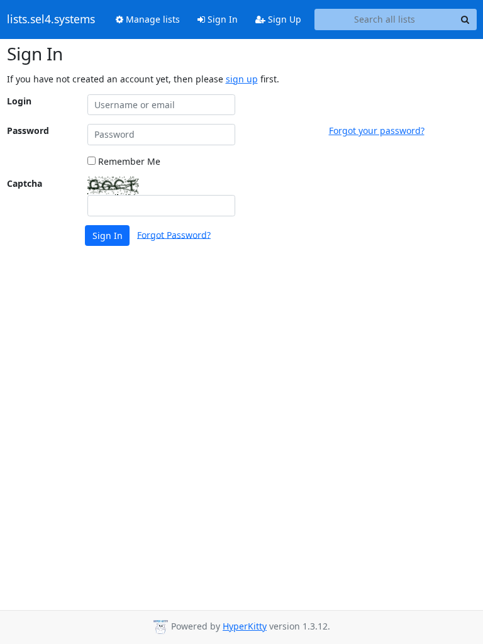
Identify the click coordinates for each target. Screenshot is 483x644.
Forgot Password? (174, 234)
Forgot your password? (377, 130)
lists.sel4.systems (51, 19)
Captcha (24, 183)
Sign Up (283, 19)
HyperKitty (245, 626)
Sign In (221, 19)
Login (19, 101)
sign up (242, 79)
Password (28, 130)
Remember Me (128, 161)
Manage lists (151, 19)
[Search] (465, 19)
